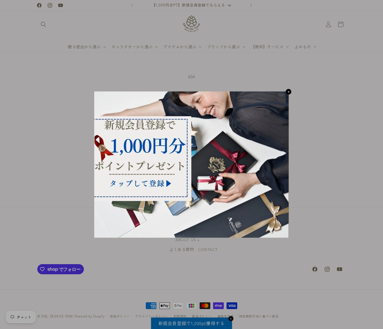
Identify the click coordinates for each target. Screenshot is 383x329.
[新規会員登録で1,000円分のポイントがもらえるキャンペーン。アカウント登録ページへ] (191, 165)
